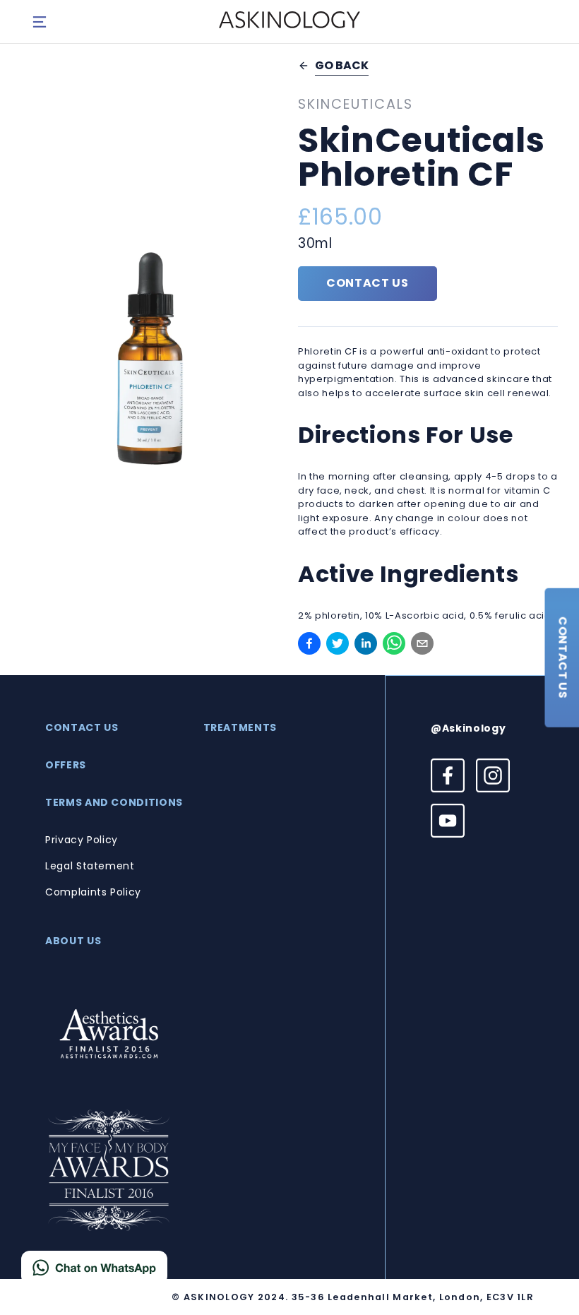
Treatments (240, 727)
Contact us (367, 283)
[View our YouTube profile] (448, 821)
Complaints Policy (93, 892)
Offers (65, 765)
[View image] (151, 359)
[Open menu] (39, 22)
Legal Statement (90, 866)
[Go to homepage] (289, 21)
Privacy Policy (81, 840)
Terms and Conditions (114, 802)
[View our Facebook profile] (448, 775)
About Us (73, 941)
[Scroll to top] (551, 1265)
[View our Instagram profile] (493, 775)
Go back (342, 66)
